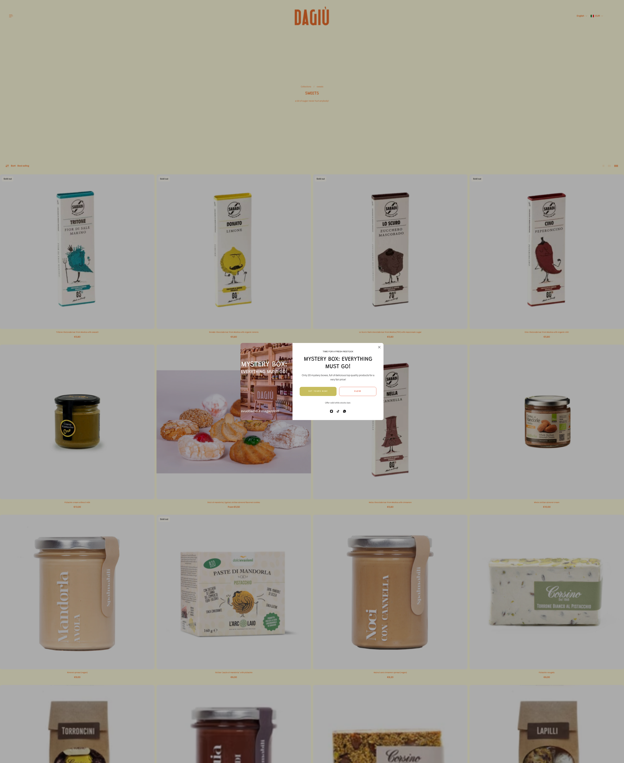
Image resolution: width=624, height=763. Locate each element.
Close (357, 391)
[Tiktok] (338, 411)
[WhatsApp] (344, 411)
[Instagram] (331, 411)
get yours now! (318, 391)
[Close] (379, 347)
